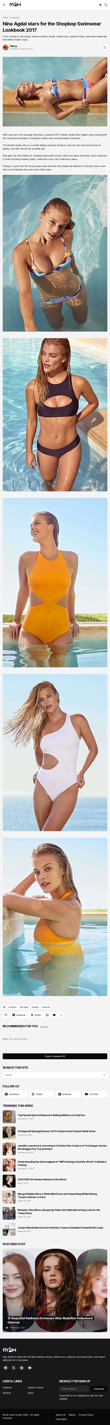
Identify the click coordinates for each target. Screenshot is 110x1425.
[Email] (54, 1015)
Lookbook (14, 17)
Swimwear (46, 1007)
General (7, 1393)
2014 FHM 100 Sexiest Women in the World (42, 1179)
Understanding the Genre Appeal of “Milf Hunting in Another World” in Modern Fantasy (62, 1163)
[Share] (104, 47)
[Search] (106, 5)
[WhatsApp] (47, 1015)
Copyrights (61, 1419)
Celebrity (7, 1387)
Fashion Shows (35, 1387)
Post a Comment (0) (55, 1056)
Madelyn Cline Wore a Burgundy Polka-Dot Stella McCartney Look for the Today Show (59, 1211)
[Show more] (61, 1015)
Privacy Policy (86, 1414)
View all (44, 1027)
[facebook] (6, 1368)
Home (5, 17)
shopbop (35, 1007)
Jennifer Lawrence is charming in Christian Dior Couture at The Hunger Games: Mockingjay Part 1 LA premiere (62, 1147)
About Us (60, 1414)
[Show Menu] (4, 5)
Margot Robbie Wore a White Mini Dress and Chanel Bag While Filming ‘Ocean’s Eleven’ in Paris (57, 1195)
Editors (72, 1414)
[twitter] (14, 1368)
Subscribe (99, 1389)
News (31, 1393)
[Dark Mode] (100, 5)
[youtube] (30, 1368)
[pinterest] (22, 1368)
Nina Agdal (24, 1007)
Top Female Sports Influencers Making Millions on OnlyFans (51, 1115)
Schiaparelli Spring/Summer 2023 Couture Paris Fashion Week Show (57, 1131)
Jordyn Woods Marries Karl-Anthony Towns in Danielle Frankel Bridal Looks (60, 1227)
